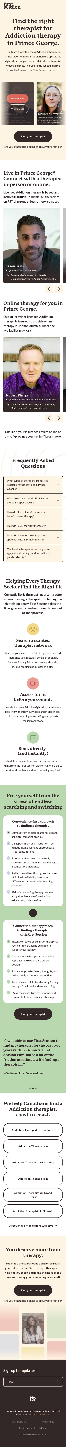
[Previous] (49, 289)
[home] (12, 5)
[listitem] (33, 245)
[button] (30, 1088)
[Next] (59, 289)
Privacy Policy (48, 1421)
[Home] (33, 1398)
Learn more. (53, 436)
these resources (40, 1414)
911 (22, 1414)
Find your (33, 136)
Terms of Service (18, 1421)
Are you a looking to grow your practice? (33, 146)
